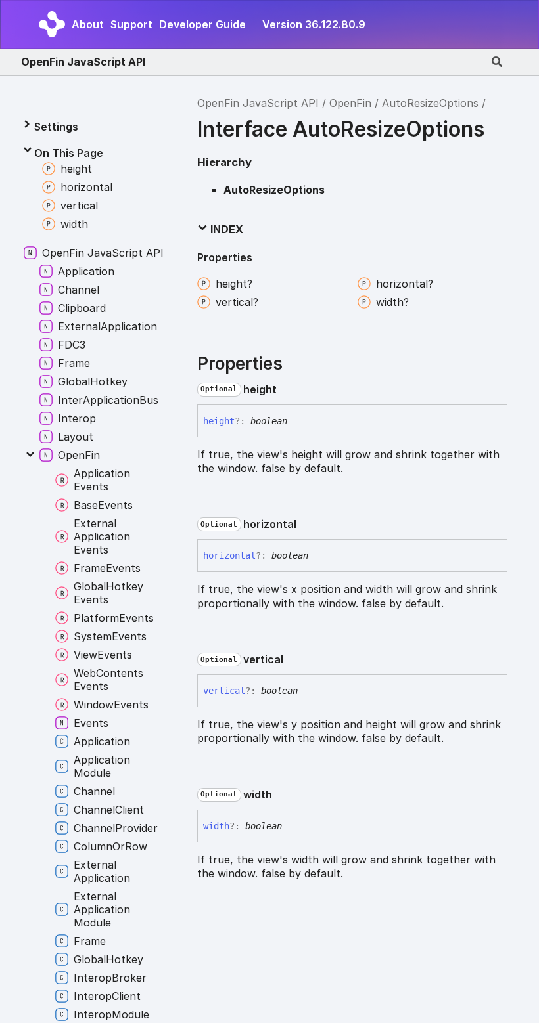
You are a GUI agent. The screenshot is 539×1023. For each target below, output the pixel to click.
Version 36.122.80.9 (313, 24)
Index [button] (225, 229)
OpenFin (350, 103)
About (88, 24)
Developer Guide (202, 24)
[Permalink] (287, 389)
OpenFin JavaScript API (83, 61)
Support (131, 24)
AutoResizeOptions (430, 103)
